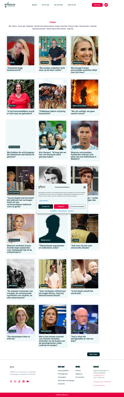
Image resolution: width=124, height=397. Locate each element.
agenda (34, 5)
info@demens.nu (99, 375)
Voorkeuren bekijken (77, 206)
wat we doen (58, 5)
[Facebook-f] (11, 381)
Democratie (21, 26)
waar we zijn (72, 5)
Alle (10, 26)
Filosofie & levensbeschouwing (44, 26)
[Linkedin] (23, 381)
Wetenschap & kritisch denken (56, 29)
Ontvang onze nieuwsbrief (102, 382)
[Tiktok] (19, 381)
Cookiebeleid (53, 211)
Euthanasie (29, 26)
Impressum (71, 211)
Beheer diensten (43, 200)
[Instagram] (15, 381)
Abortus (14, 26)
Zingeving (70, 29)
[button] (85, 187)
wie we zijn (45, 5)
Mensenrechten (84, 26)
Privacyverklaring (62, 211)
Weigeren (61, 206)
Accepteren (46, 206)
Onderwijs (93, 26)
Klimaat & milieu (73, 26)
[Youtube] (28, 381)
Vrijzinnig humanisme (39, 29)
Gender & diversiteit (61, 26)
